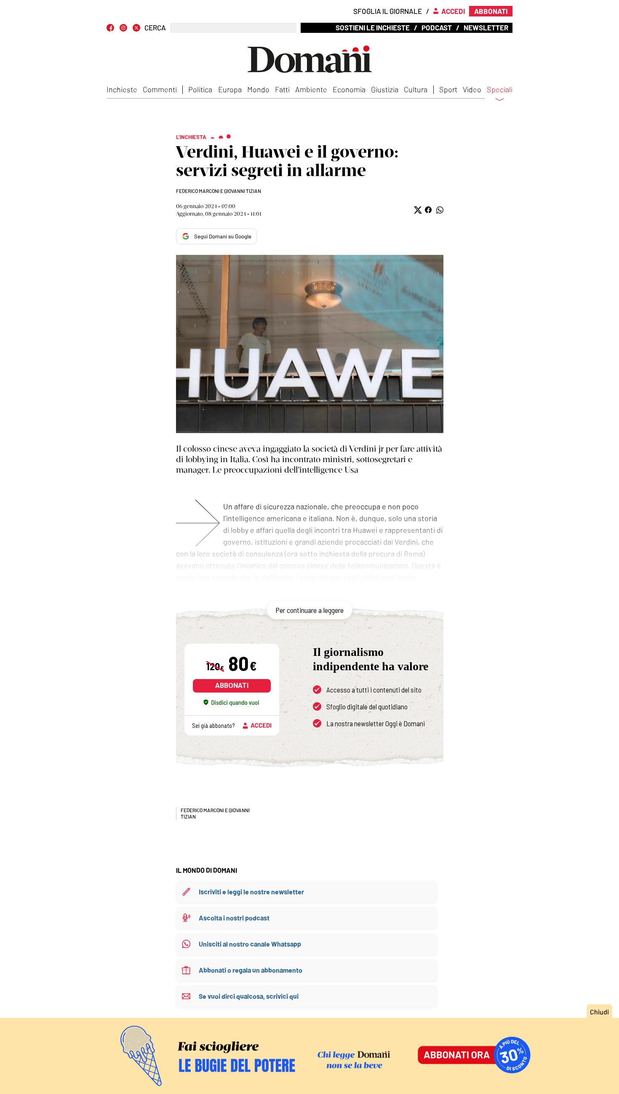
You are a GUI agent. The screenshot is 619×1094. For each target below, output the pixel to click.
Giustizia (384, 89)
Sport (448, 89)
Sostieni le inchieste (373, 27)
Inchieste (122, 89)
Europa (230, 89)
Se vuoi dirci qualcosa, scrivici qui (249, 996)
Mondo (258, 89)
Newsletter (486, 27)
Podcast (437, 27)
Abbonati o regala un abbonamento (250, 970)
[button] (417, 210)
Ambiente (311, 89)
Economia (349, 89)
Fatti (282, 89)
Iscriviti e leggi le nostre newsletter (251, 892)
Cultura (415, 89)
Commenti (160, 89)
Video (472, 89)
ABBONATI (231, 686)
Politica (200, 89)
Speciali (499, 90)
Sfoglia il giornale (387, 11)
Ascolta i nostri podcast (234, 918)
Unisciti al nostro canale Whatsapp (250, 944)
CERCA (155, 28)
